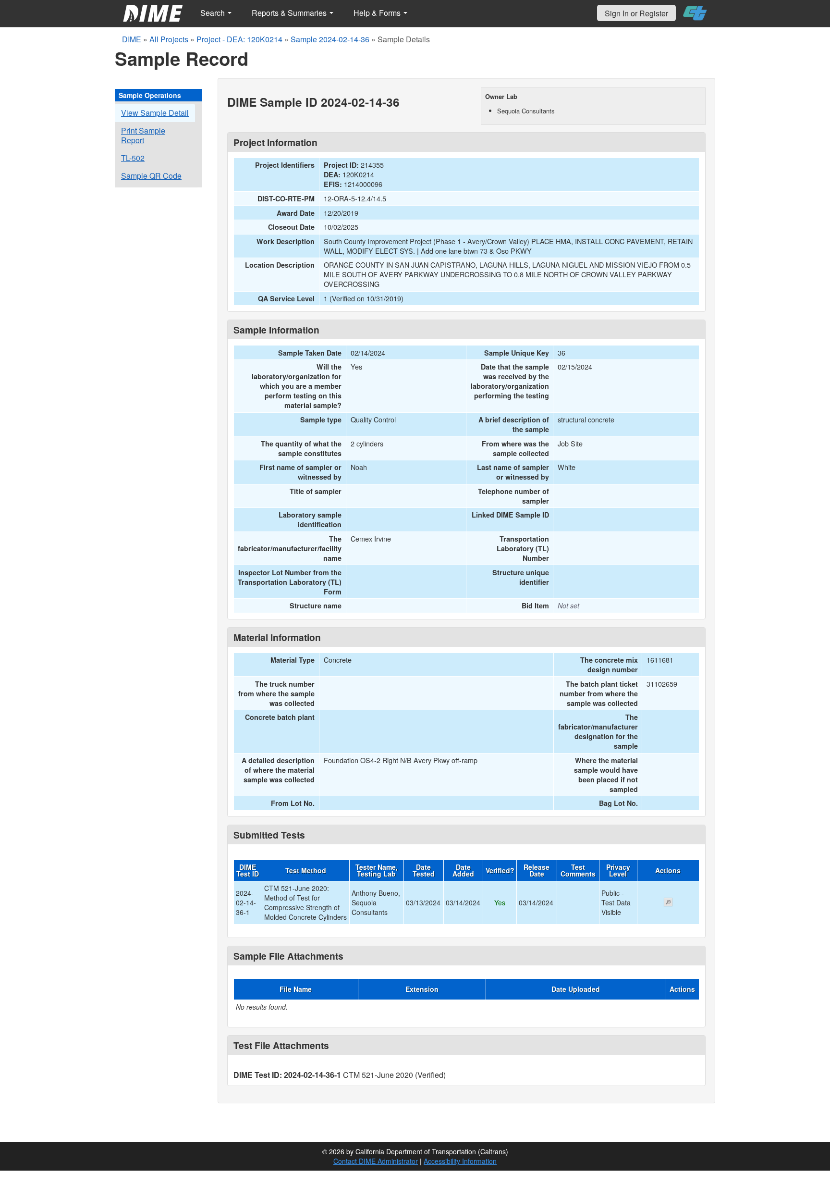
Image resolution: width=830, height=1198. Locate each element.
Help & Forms (378, 12)
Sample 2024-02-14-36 (330, 39)
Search (213, 12)
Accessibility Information (460, 1161)
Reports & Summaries (290, 12)
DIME (131, 39)
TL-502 (133, 157)
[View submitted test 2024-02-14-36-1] (668, 903)
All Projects (168, 39)
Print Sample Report (143, 135)
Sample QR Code (151, 175)
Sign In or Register (636, 13)
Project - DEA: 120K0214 (239, 39)
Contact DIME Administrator (375, 1161)
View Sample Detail (155, 112)
